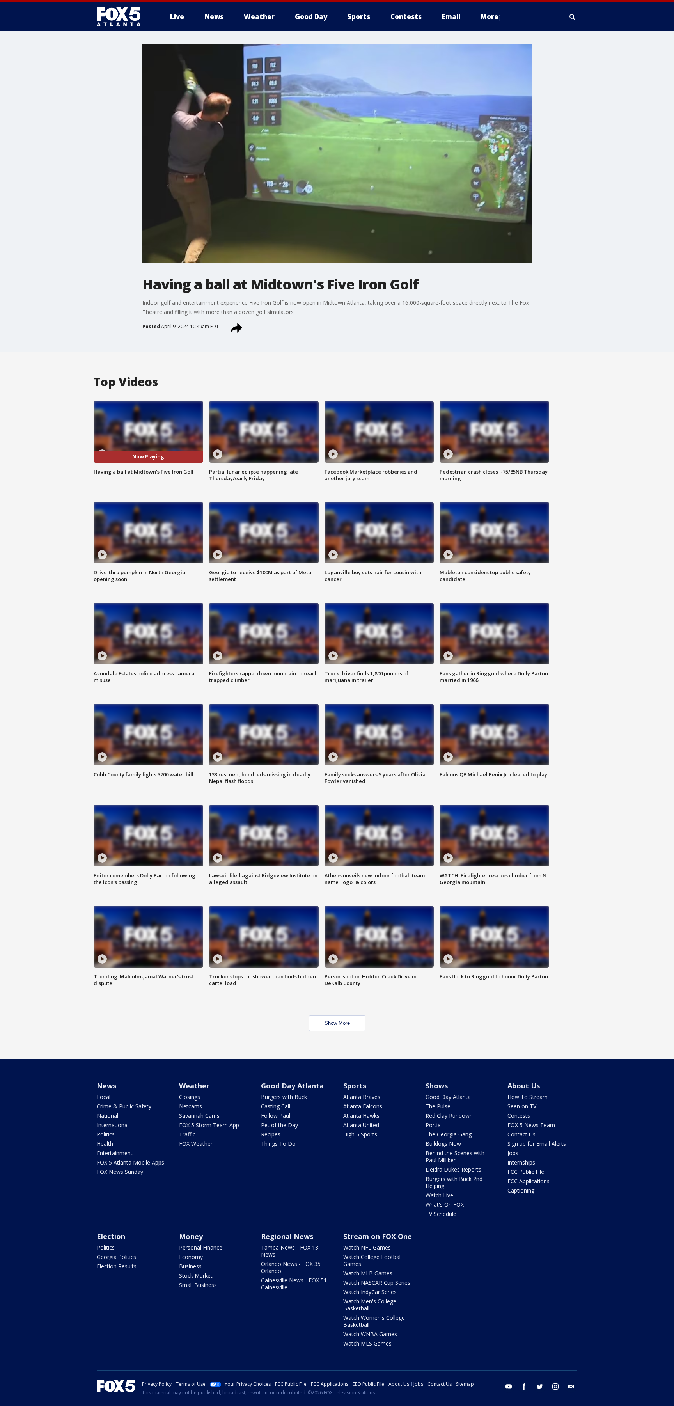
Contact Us (521, 1134)
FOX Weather (196, 1143)
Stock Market (196, 1275)
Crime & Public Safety (124, 1106)
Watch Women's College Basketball (374, 1321)
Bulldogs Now (443, 1143)
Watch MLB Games (367, 1273)
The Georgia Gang (449, 1134)
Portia (433, 1125)
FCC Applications (528, 1181)
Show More (337, 1023)
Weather (194, 1085)
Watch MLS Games (367, 1343)
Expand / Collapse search (572, 17)
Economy (191, 1256)
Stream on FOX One (377, 1236)
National (107, 1115)
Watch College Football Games (372, 1260)
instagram (555, 1386)
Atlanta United (361, 1125)
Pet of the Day (279, 1125)
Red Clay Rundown (449, 1115)
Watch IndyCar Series (370, 1292)
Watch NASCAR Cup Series (376, 1282)
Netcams (190, 1106)
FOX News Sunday (120, 1171)
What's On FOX (445, 1204)
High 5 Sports (360, 1134)
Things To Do (278, 1143)
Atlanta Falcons (362, 1106)
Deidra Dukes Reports (453, 1169)
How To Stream (527, 1097)
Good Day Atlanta (292, 1085)
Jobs (512, 1153)
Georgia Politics (116, 1256)
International (113, 1125)
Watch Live (439, 1195)
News (106, 1085)
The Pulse (438, 1106)
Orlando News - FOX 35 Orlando (291, 1267)
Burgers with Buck (284, 1097)
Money (191, 1236)
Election (111, 1236)
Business (190, 1266)
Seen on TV (521, 1106)
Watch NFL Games (367, 1247)
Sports (354, 1085)
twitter (540, 1386)
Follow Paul (275, 1115)
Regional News (287, 1236)
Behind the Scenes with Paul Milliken (455, 1156)
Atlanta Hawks (361, 1115)
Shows (437, 1085)
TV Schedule (441, 1214)
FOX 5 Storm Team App (209, 1125)
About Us (523, 1085)
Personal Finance (200, 1247)
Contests (518, 1115)
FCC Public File (525, 1171)
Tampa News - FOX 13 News (289, 1251)
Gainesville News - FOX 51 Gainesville (294, 1283)
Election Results (117, 1266)
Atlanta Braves (361, 1097)
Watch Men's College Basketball (369, 1305)
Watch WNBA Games (370, 1334)
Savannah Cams (199, 1115)
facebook (524, 1386)
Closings (189, 1097)
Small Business (198, 1285)
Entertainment (115, 1153)
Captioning (520, 1190)
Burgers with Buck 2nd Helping (454, 1182)
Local (103, 1097)
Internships (521, 1162)
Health (105, 1143)
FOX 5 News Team (531, 1125)
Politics (106, 1134)
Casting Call (275, 1106)
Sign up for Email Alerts (536, 1143)
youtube (508, 1386)
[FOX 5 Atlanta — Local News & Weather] (122, 16)
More (489, 16)
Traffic (187, 1134)
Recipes (270, 1134)
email (571, 1386)
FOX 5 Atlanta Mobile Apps (130, 1162)
